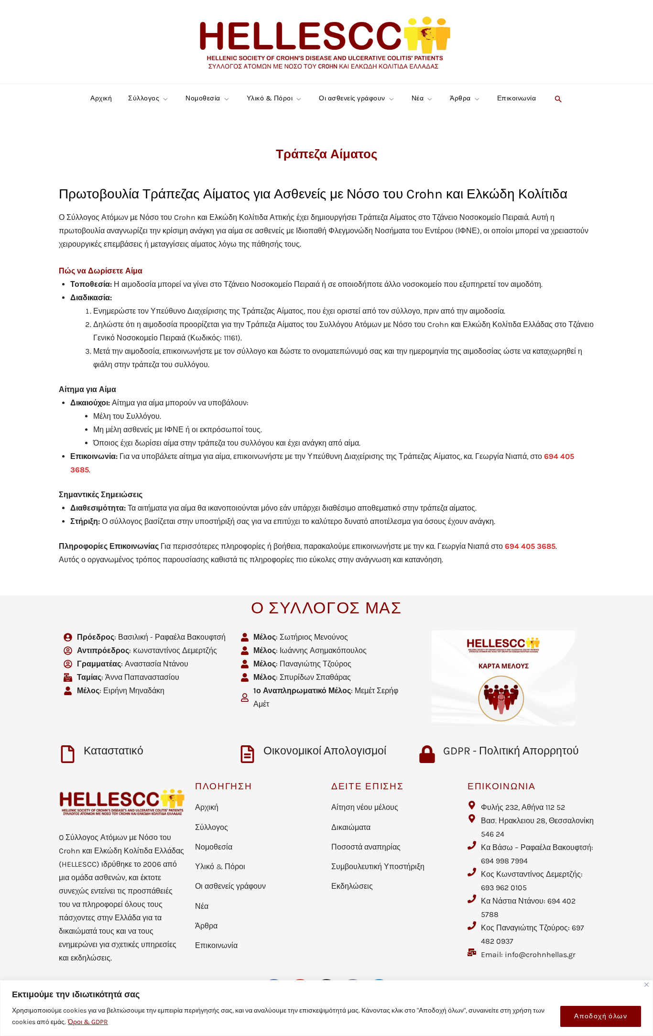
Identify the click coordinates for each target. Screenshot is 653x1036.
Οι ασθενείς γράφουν (352, 98)
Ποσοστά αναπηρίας (366, 846)
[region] (326, 1008)
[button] (557, 98)
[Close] (646, 984)
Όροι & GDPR (88, 1022)
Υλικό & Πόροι (270, 98)
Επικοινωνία (516, 98)
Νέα (418, 98)
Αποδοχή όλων (600, 1016)
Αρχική (101, 98)
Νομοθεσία (202, 98)
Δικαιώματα (350, 827)
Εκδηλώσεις (352, 886)
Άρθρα (460, 98)
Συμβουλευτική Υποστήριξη (377, 866)
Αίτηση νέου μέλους (364, 807)
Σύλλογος (143, 98)
